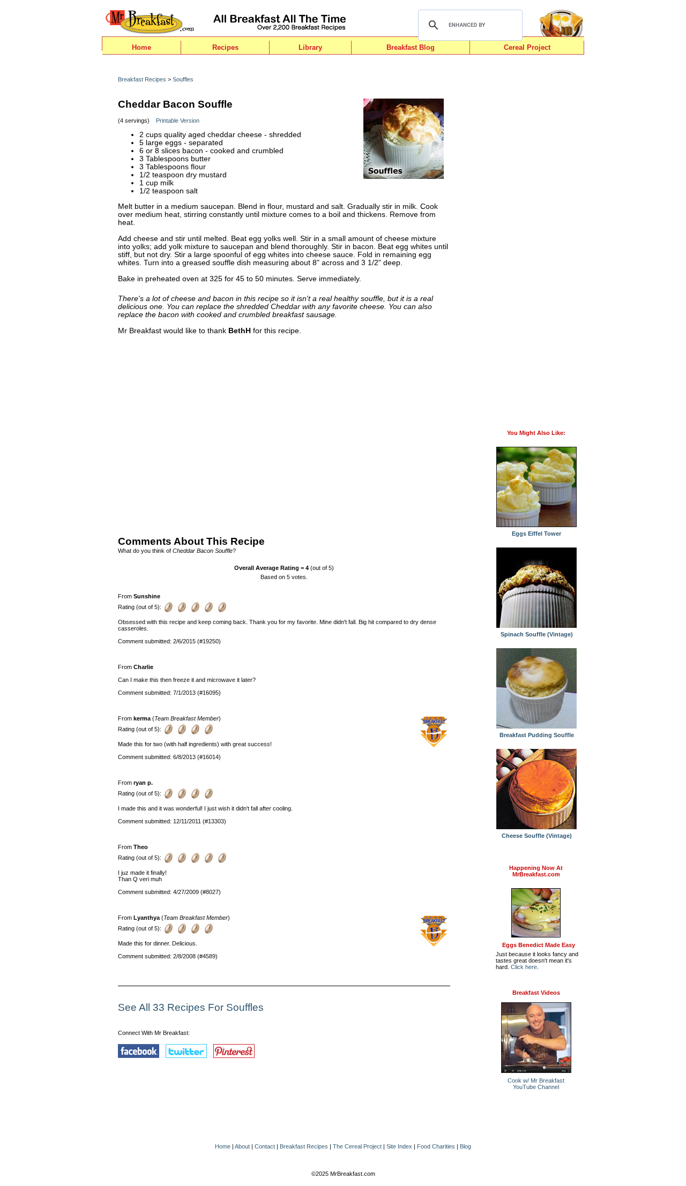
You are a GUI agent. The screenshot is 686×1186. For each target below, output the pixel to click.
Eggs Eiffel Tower (536, 533)
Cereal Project (527, 47)
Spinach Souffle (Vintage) (537, 634)
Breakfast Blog (410, 47)
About (242, 1146)
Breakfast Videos (536, 992)
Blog (465, 1146)
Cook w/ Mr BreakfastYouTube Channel (536, 1083)
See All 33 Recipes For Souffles (191, 1007)
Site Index (399, 1146)
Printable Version (177, 120)
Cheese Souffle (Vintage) (537, 835)
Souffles (183, 79)
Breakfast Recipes (142, 79)
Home (141, 47)
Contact (265, 1146)
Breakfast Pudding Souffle (536, 735)
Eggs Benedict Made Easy (538, 945)
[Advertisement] (284, 433)
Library (310, 47)
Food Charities (436, 1146)
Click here (524, 967)
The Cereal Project (357, 1146)
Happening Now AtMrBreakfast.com (536, 871)
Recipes (225, 47)
